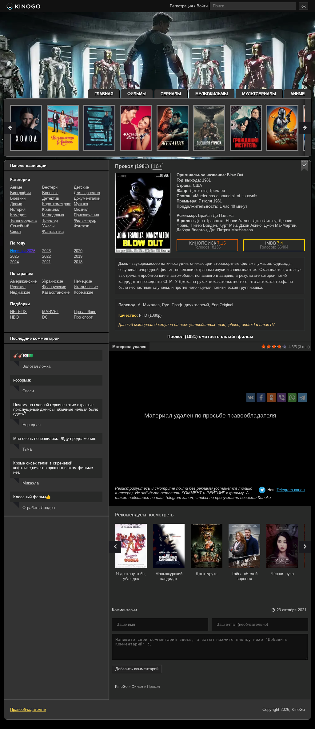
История (18, 209)
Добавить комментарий (136, 669)
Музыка (81, 204)
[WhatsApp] (292, 397)
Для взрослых (87, 192)
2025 (14, 256)
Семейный (19, 226)
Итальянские (86, 286)
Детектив (50, 198)
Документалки (87, 198)
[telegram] (302, 397)
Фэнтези (81, 226)
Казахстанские (56, 292)
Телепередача (23, 220)
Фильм (137, 686)
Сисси (28, 391)
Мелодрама (53, 215)
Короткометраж (56, 204)
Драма (16, 204)
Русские (18, 286)
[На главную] (23, 6)
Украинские (52, 281)
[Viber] (281, 397)
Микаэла (30, 483)
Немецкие (83, 281)
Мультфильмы (211, 94)
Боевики (18, 198)
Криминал (51, 209)
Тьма (27, 449)
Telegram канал (291, 490)
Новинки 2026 (22, 251)
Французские (54, 286)
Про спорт (83, 317)
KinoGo (121, 686)
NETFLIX (18, 311)
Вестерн (50, 187)
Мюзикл (81, 209)
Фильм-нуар (85, 220)
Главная (103, 94)
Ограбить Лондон (38, 507)
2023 (46, 251)
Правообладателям (28, 709)
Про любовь (85, 311)
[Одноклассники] (271, 397)
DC (45, 317)
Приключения (86, 215)
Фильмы (136, 94)
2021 (46, 262)
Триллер (50, 220)
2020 (78, 251)
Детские (81, 187)
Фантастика (53, 231)
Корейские (83, 292)
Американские (23, 281)
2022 (46, 256)
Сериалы (171, 94)
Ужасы (48, 226)
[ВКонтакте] (250, 397)
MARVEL (50, 311)
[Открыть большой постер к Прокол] (142, 213)
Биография (20, 192)
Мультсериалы (259, 94)
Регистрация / (182, 6)
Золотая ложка (36, 366)
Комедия (18, 215)
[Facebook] (261, 397)
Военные (50, 192)
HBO (14, 317)
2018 (78, 262)
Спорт (15, 231)
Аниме (297, 94)
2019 (78, 256)
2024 (14, 262)
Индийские (20, 292)
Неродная (31, 424)
